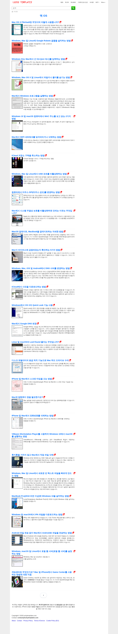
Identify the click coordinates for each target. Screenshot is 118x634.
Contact (19, 620)
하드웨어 (73, 2)
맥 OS (67, 2)
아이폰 (92, 2)
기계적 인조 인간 (83, 2)
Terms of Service (39, 620)
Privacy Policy (28, 620)
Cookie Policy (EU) (52, 620)
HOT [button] (97, 2)
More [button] (102, 2)
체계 (62, 2)
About (14, 620)
